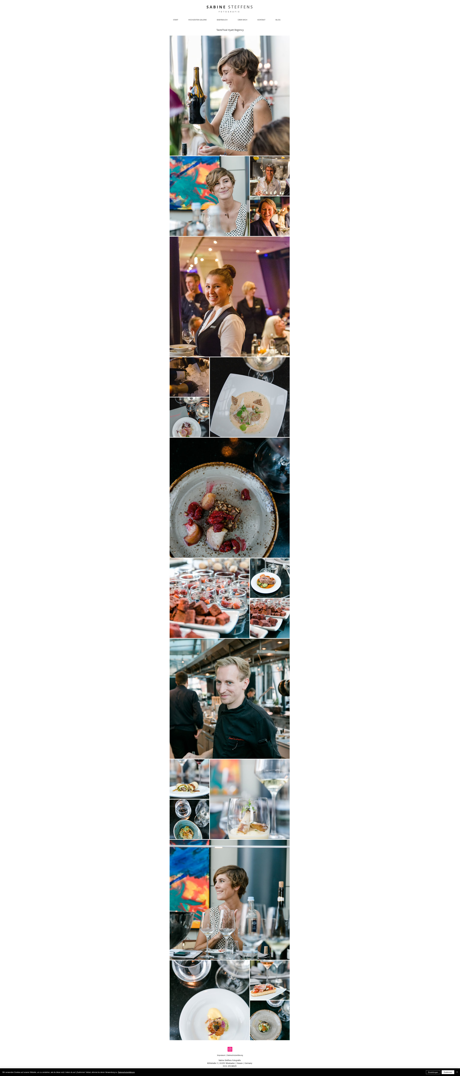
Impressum (221, 1055)
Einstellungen (433, 1072)
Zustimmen (448, 1072)
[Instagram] (230, 1049)
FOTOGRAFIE (230, 12)
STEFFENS (230, 6)
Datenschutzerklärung (235, 1055)
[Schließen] (457, 1072)
